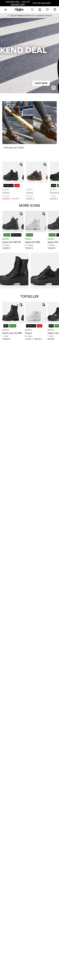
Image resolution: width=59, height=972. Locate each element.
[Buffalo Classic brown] (37, 172)
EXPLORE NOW (18, 4)
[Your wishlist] (47, 9)
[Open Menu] (5, 9)
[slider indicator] (28, 90)
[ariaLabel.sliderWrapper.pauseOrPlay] (53, 88)
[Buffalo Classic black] (13, 172)
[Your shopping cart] (55, 9)
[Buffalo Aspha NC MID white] (35, 221)
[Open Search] (32, 9)
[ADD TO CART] (21, 164)
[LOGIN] (40, 9)
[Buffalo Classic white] (35, 312)
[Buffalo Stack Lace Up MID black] (13, 312)
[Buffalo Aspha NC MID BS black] (13, 221)
